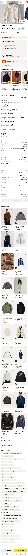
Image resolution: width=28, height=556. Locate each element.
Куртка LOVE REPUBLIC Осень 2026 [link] (6, 227)
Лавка (11, 554)
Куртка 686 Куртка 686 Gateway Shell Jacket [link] (20, 319)
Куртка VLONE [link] (4, 295)
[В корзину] (9, 82)
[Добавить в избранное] (23, 3)
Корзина (21, 554)
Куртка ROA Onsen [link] (5, 410)
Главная (2, 554)
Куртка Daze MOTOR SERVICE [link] (19, 227)
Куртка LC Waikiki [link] (5, 249)
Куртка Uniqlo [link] (18, 364)
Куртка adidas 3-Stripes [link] (6, 364)
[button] (3, 29)
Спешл (7, 554)
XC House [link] (4, 87)
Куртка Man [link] (15, 88)
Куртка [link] (6, 87)
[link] (11, 453)
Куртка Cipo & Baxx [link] (19, 431)
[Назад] (3, 3)
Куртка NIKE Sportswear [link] (20, 342)
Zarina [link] (14, 87)
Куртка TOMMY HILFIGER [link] (20, 410)
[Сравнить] (20, 3)
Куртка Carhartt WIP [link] (19, 387)
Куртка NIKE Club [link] (5, 387)
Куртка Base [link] (17, 249)
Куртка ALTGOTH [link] (5, 431)
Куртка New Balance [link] (6, 342)
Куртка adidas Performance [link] (18, 272)
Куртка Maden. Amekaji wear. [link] (6, 319)
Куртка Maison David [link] (19, 295)
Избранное (16, 554)
